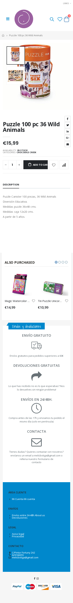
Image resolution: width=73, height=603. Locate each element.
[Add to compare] (63, 164)
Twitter (68, 125)
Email (68, 144)
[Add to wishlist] (53, 164)
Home (3, 35)
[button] (56, 262)
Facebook (68, 119)
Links (66, 3)
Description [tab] (11, 184)
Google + (68, 138)
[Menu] (7, 18)
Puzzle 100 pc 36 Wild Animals (31, 127)
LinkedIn (68, 131)
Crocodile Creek (26, 152)
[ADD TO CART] (29, 278)
